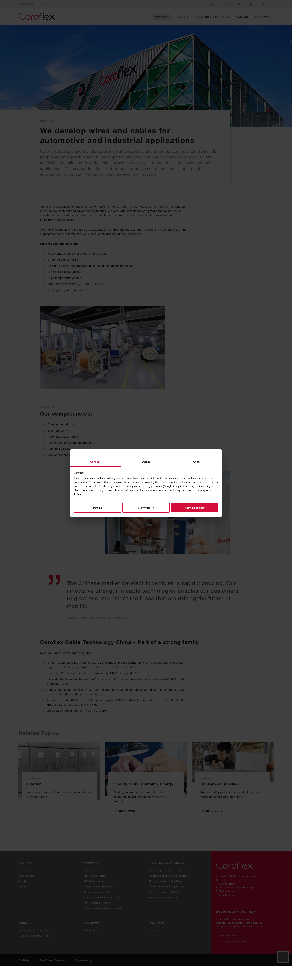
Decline (97, 507)
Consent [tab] (95, 461)
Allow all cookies (195, 507)
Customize (144, 507)
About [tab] (196, 461)
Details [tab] (146, 461)
